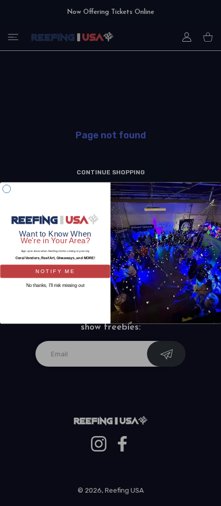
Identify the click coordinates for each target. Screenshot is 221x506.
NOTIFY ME (55, 271)
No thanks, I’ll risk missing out (55, 285)
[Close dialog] (6, 189)
